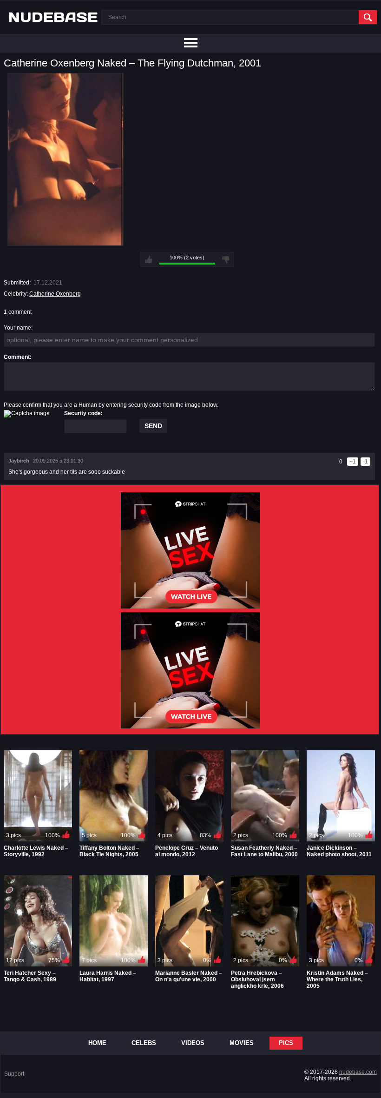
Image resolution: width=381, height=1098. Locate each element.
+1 (352, 461)
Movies (242, 1042)
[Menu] (190, 43)
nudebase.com (358, 1072)
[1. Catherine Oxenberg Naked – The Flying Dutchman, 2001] (65, 242)
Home (97, 1042)
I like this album (149, 259)
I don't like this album (226, 259)
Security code (82, 413)
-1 (365, 461)
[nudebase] (53, 17)
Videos (192, 1042)
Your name (17, 327)
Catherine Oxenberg (55, 294)
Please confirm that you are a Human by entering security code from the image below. (111, 405)
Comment (17, 357)
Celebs (143, 1042)
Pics (286, 1042)
